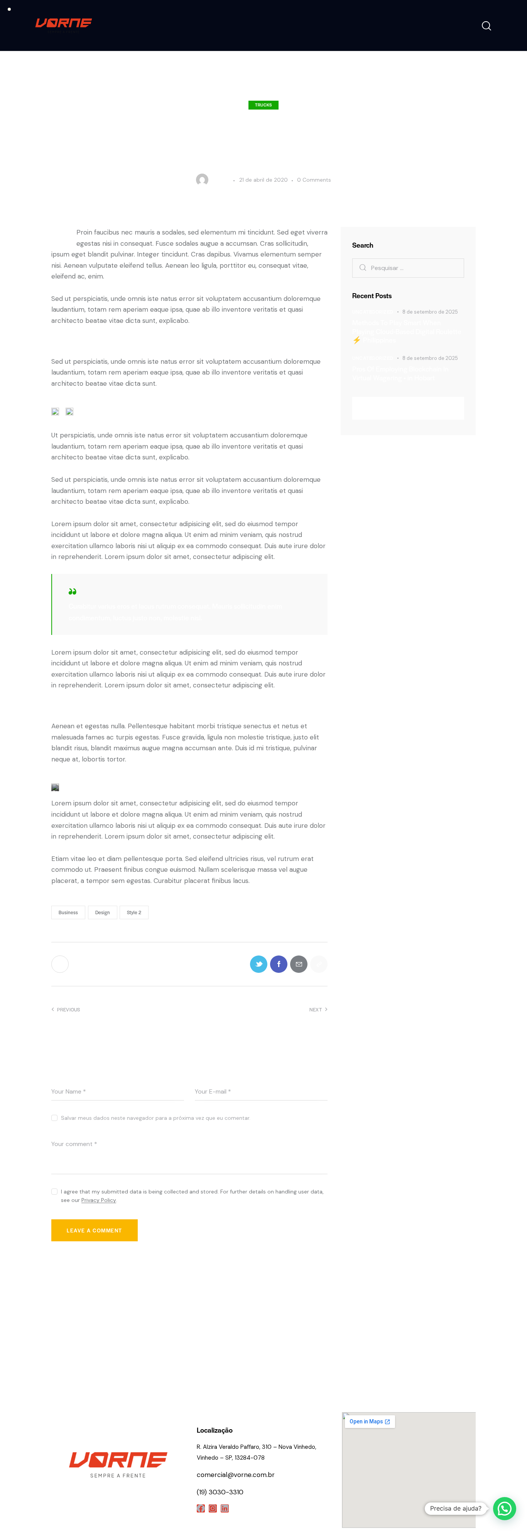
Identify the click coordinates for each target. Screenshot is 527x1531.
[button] (504, 1508)
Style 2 (134, 912)
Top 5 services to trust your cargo (258, 1311)
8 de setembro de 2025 (430, 312)
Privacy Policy (98, 1200)
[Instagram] (213, 1508)
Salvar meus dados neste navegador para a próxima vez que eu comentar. (155, 1117)
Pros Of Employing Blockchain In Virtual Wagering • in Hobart (400, 373)
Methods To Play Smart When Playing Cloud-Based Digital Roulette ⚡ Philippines (406, 331)
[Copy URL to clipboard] (319, 964)
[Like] (60, 964)
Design (102, 912)
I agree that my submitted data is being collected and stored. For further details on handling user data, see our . (192, 1196)
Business (68, 912)
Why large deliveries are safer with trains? (116, 1317)
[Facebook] (201, 1508)
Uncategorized (373, 311)
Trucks (263, 105)
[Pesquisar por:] (408, 267)
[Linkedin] (225, 1508)
